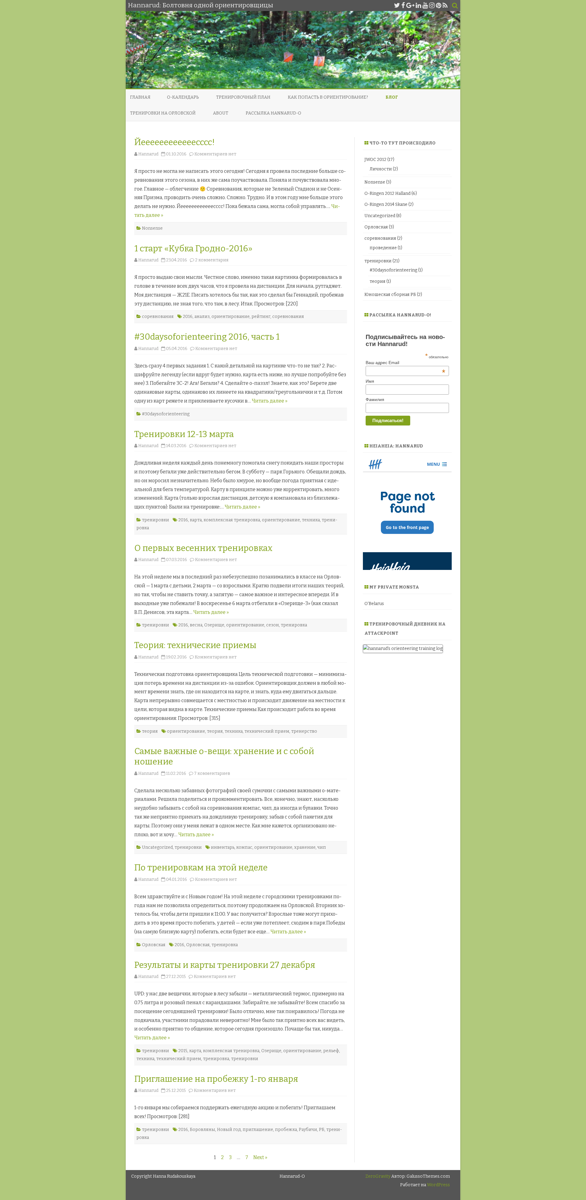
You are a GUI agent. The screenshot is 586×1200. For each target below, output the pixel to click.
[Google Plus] (410, 5)
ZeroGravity (377, 1176)
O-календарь (183, 97)
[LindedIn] (418, 5)
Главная (140, 97)
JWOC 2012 (375, 159)
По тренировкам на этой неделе (201, 868)
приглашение (258, 1129)
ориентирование (231, 316)
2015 (182, 1050)
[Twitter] (397, 5)
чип (321, 847)
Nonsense (152, 228)
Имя (370, 381)
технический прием (266, 731)
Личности (381, 169)
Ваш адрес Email (405, 362)
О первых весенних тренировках (203, 548)
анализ (202, 316)
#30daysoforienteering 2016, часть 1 (207, 337)
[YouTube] (425, 5)
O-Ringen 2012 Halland (387, 193)
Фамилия (375, 399)
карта (196, 520)
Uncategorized (157, 847)
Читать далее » (270, 401)
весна (196, 625)
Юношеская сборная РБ (390, 294)
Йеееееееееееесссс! (174, 142)
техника (311, 520)
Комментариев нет (215, 154)
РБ (321, 1129)
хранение (305, 847)
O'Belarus (374, 603)
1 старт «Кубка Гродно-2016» (193, 248)
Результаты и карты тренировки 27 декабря (224, 965)
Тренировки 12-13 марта (184, 434)
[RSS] (445, 5)
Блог (391, 97)
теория (150, 731)
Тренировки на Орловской (163, 113)
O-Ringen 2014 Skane (385, 204)
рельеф (331, 1050)
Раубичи (308, 1129)
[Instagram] (432, 5)
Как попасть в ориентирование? (328, 97)
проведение (383, 247)
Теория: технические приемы (195, 645)
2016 (188, 316)
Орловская (153, 944)
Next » (260, 1157)
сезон (272, 625)
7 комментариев (212, 773)
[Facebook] (403, 5)
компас (244, 847)
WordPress (438, 1184)
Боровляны (202, 1129)
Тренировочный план (243, 97)
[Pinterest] (438, 5)
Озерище (214, 625)
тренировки (155, 520)
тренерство (304, 731)
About (220, 113)
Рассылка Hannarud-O (273, 113)
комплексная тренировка (232, 520)
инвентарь (222, 847)
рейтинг (260, 316)
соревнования (158, 316)
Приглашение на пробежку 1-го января (216, 1079)
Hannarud (148, 154)
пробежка (286, 1129)
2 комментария (212, 260)
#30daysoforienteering (166, 414)
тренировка (294, 625)
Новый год (229, 1129)
